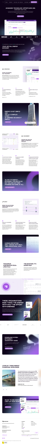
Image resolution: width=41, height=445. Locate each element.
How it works (20, 16)
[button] (7, 2)
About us (23, 423)
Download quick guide (7, 314)
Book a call (34, 2)
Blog (22, 426)
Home (22, 422)
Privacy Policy (33, 422)
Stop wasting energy (10, 187)
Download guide (9, 348)
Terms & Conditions (34, 423)
